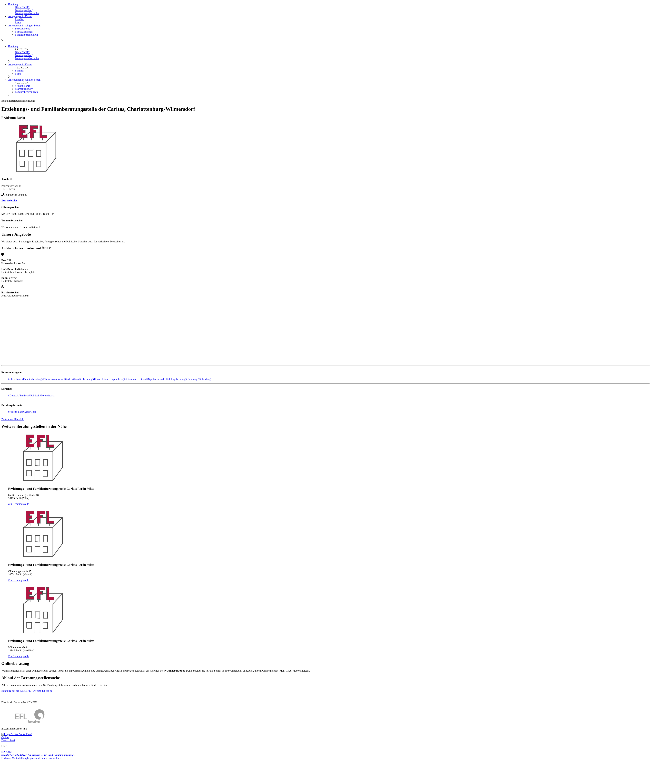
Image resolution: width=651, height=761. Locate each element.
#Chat (32, 411)
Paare (18, 22)
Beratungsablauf (23, 10)
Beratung (13, 4)
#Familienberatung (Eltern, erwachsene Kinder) (47, 379)
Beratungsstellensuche (27, 13)
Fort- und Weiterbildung (14, 758)
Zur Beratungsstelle (18, 503)
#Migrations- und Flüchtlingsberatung (165, 379)
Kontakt (43, 758)
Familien (19, 19)
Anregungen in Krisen (20, 16)
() (37, 753)
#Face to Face (15, 411)
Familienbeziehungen (26, 34)
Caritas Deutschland (8, 739)
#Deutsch (13, 395)
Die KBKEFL (22, 7)
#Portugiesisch (47, 395)
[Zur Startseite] (23, 722)
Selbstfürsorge (22, 28)
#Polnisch (34, 395)
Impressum (33, 758)
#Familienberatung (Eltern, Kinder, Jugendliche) (98, 379)
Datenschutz (54, 758)
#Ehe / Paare (15, 379)
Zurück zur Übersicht (12, 419)
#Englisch (23, 395)
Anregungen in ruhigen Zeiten (24, 25)
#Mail (26, 411)
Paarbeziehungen (24, 31)
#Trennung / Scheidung (198, 379)
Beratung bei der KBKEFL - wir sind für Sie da (26, 690)
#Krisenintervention (134, 379)
